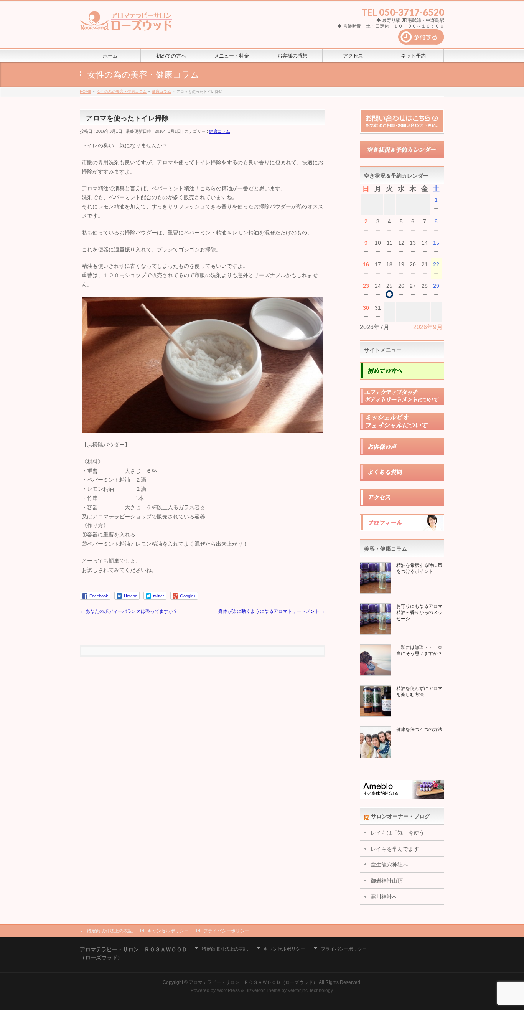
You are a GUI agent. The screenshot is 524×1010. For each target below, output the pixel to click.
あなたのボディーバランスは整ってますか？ (129, 611)
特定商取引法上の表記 (110, 931)
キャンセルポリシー (168, 931)
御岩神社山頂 (387, 881)
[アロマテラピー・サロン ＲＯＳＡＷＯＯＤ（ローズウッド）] (126, 23)
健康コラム (219, 131)
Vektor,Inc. (298, 990)
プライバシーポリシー (226, 931)
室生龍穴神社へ (389, 864)
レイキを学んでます (395, 849)
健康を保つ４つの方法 (419, 729)
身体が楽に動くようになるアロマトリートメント (271, 611)
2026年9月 (428, 327)
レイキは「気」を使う (397, 833)
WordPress (228, 990)
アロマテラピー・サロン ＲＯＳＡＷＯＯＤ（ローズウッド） (253, 982)
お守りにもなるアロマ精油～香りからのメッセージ (419, 612)
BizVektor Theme (262, 990)
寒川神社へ (384, 897)
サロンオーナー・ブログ (400, 816)
